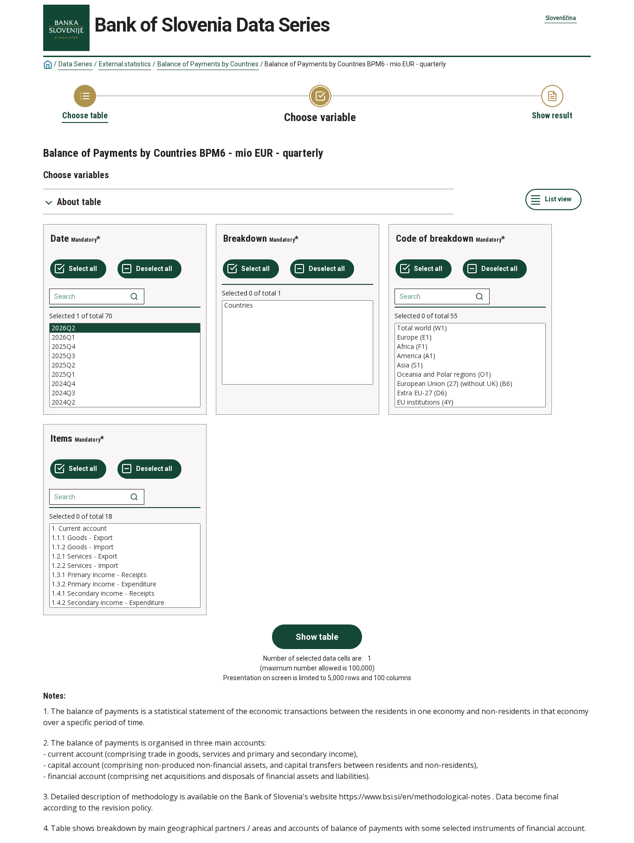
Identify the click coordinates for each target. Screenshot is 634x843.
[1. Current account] (125, 528)
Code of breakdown (434, 238)
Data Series (75, 64)
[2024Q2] (125, 402)
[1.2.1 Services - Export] (125, 556)
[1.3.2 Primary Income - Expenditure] (125, 584)
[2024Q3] (125, 393)
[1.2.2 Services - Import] (125, 565)
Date (60, 238)
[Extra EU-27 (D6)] (470, 393)
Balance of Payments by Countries (208, 64)
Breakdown (245, 238)
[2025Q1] (125, 374)
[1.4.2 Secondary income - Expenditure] (125, 602)
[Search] (134, 296)
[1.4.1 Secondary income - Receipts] (125, 593)
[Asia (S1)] (470, 365)
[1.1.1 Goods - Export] (125, 537)
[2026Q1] (125, 337)
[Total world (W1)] (470, 328)
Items (61, 438)
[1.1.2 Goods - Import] (125, 547)
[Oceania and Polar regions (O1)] (470, 374)
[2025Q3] (125, 355)
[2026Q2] (125, 328)
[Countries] (297, 305)
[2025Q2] (125, 365)
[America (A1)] (470, 355)
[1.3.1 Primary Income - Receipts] (125, 574)
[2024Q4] (125, 383)
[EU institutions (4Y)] (470, 402)
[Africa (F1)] (470, 346)
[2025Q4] (125, 346)
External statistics (125, 64)
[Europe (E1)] (470, 337)
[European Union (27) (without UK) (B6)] (470, 383)
